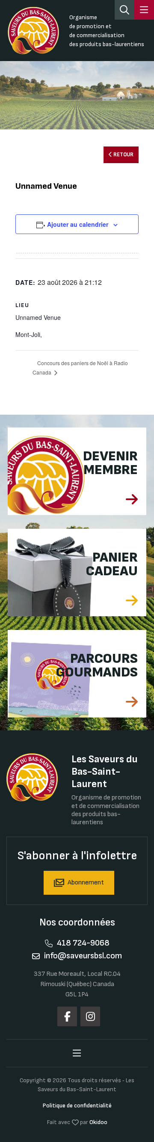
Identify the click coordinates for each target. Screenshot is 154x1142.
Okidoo (98, 1122)
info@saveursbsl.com (83, 956)
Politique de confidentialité (77, 1105)
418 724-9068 (83, 943)
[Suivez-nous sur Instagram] (90, 1016)
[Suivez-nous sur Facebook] (67, 1016)
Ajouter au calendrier (77, 224)
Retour (122, 155)
